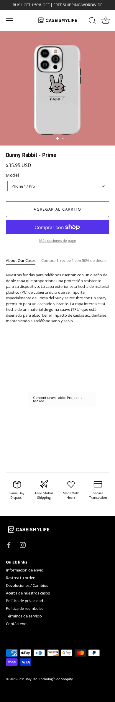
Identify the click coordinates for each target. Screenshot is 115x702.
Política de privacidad (24, 600)
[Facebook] (9, 544)
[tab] (23, 261)
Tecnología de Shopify (56, 679)
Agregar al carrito (57, 209)
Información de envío (24, 570)
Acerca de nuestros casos (28, 593)
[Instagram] (23, 544)
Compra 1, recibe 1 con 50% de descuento (77, 260)
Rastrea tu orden (20, 577)
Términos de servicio (24, 616)
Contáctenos (17, 623)
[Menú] (9, 20)
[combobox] (58, 186)
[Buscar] (92, 21)
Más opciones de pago (57, 240)
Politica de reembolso (25, 608)
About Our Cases (20, 260)
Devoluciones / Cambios (27, 585)
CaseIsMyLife (27, 679)
